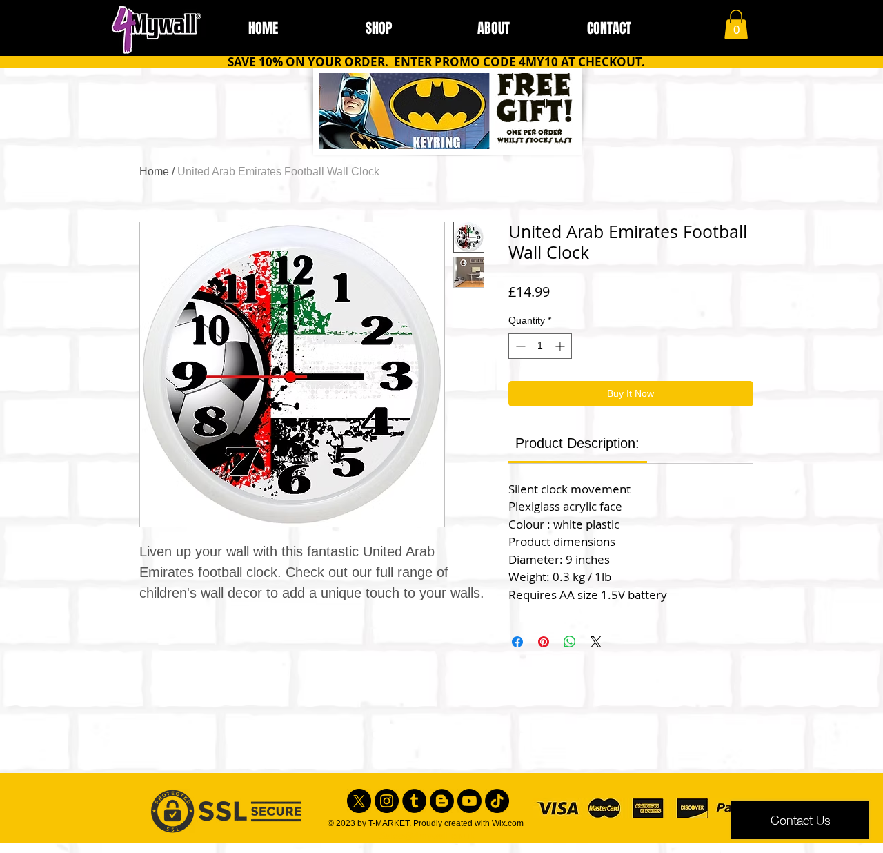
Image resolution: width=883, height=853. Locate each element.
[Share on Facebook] (517, 642)
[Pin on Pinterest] (543, 642)
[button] (736, 24)
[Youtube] (469, 801)
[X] (359, 801)
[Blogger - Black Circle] (442, 801)
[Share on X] (596, 642)
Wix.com (508, 823)
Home (154, 171)
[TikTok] (497, 801)
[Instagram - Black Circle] (387, 801)
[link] (577, 443)
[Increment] (561, 346)
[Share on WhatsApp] (570, 642)
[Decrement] (519, 346)
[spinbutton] (540, 346)
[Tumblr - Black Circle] (414, 801)
